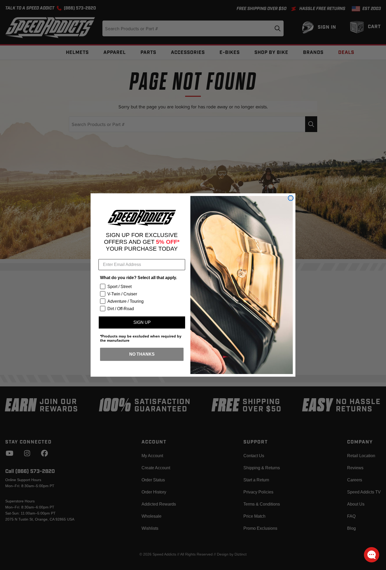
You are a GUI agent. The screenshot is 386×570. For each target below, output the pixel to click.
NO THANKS (142, 354)
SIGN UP (142, 322)
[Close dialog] (290, 198)
